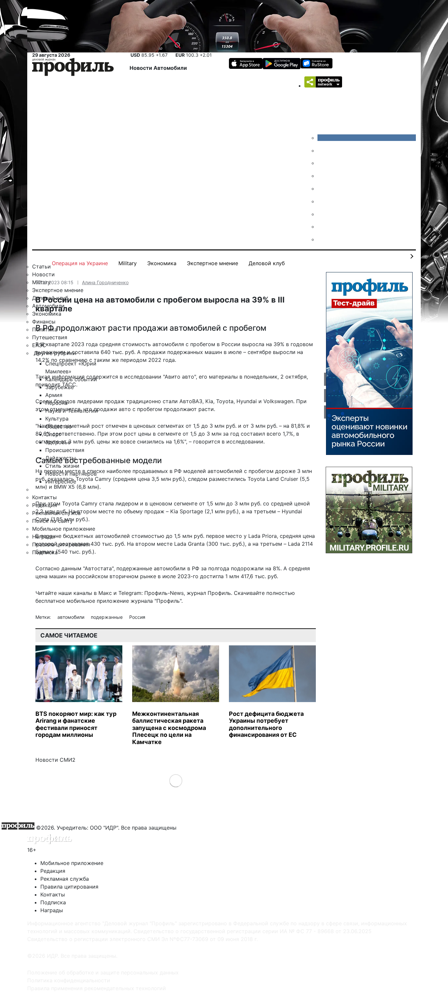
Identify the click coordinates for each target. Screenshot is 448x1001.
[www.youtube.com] (322, 163)
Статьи (41, 266)
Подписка (53, 902)
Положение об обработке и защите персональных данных (103, 972)
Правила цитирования (69, 886)
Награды (51, 910)
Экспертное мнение (212, 263)
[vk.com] (366, 137)
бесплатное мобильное (65, 601)
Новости (141, 68)
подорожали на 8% (255, 568)
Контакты (52, 894)
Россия (137, 617)
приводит (47, 384)
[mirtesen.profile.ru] (322, 175)
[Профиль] (73, 68)
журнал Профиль (209, 593)
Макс (105, 593)
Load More (176, 780)
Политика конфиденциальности (68, 980)
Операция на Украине (80, 263)
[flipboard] (322, 239)
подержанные (107, 617)
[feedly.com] (322, 214)
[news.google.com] (322, 201)
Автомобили (170, 68)
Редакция (52, 871)
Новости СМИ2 (55, 759)
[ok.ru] (322, 150)
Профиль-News (164, 593)
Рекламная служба (64, 878)
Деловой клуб (267, 263)
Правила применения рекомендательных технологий (96, 988)
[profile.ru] (322, 226)
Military (127, 263)
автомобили (71, 617)
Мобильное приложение (71, 863)
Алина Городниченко (105, 282)
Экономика (161, 263)
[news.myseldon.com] (322, 188)
